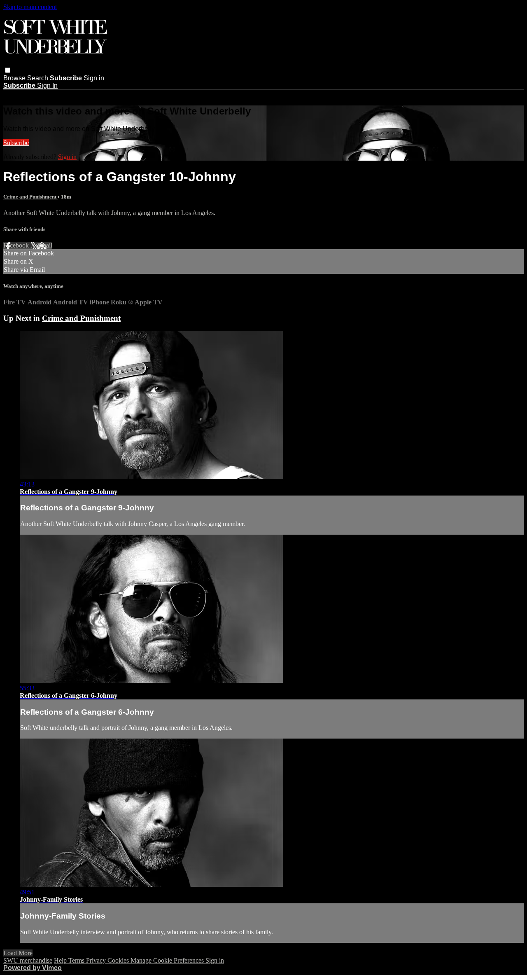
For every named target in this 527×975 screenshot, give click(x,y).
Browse (15, 78)
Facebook (16, 245)
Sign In (47, 85)
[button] (7, 70)
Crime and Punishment (30, 197)
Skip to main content (30, 6)
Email (44, 245)
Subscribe (16, 142)
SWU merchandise (27, 960)
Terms (77, 960)
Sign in (94, 78)
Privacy (96, 960)
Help (61, 960)
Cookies (119, 960)
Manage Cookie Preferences (168, 960)
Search (38, 78)
